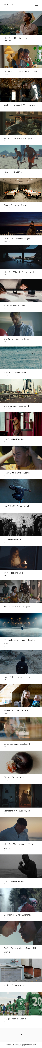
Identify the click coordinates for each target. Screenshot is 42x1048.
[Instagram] (21, 1035)
